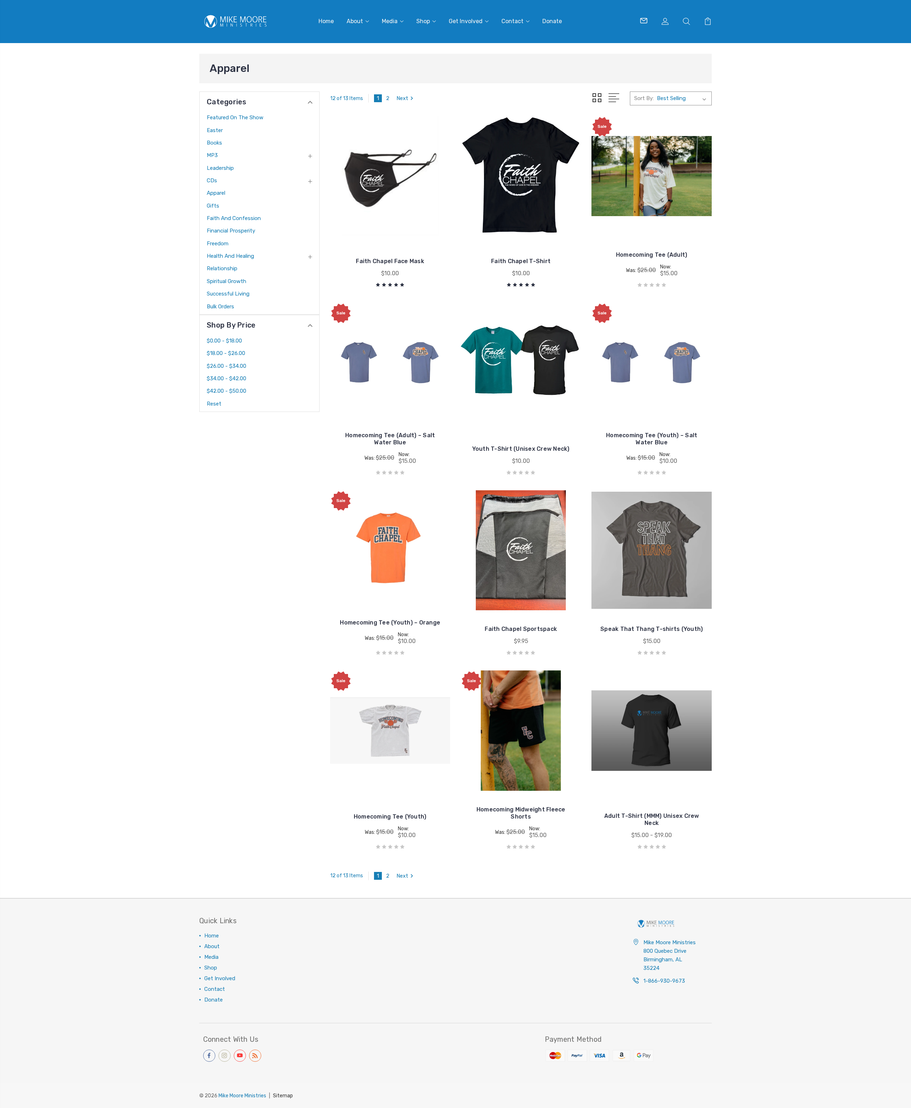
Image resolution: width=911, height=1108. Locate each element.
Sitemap (283, 1096)
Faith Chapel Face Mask (390, 261)
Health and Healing (230, 256)
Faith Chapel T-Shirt (521, 261)
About (355, 21)
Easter (215, 130)
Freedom (217, 243)
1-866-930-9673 (664, 981)
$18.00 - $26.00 (226, 353)
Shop (423, 21)
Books (214, 143)
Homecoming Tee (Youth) (390, 816)
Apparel (216, 193)
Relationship (222, 268)
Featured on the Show (235, 117)
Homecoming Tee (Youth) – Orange (390, 622)
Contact (512, 21)
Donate (552, 21)
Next (402, 98)
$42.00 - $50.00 (226, 391)
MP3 (212, 155)
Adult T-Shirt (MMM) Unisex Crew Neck (651, 819)
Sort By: (644, 98)
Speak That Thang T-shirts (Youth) (651, 629)
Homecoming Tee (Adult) (652, 254)
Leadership (220, 168)
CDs (212, 180)
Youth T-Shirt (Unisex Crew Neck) (521, 448)
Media (389, 21)
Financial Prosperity (231, 231)
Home (326, 21)
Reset (214, 404)
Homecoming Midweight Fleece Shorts (520, 813)
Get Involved (466, 21)
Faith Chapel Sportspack (521, 629)
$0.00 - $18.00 (224, 341)
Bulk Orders (220, 306)
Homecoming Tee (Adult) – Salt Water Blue (390, 439)
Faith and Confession (234, 218)
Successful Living (228, 294)
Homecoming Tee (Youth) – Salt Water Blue (651, 439)
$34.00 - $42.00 (226, 378)
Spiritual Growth (226, 281)
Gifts (213, 206)
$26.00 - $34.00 (226, 366)
